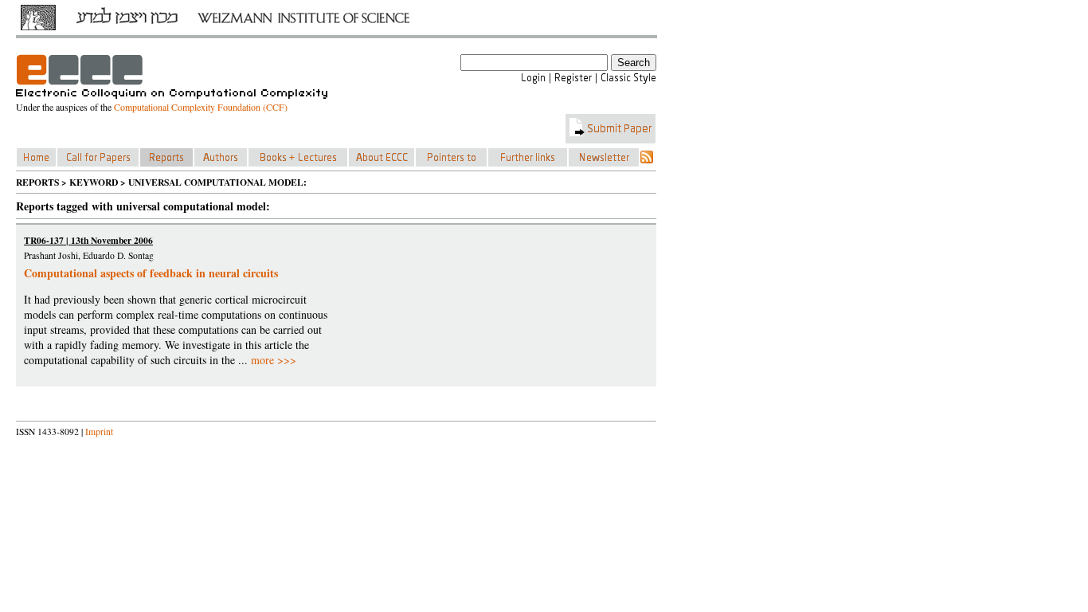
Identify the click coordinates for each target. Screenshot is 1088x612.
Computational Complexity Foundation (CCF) (201, 106)
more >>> (273, 359)
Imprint (99, 431)
